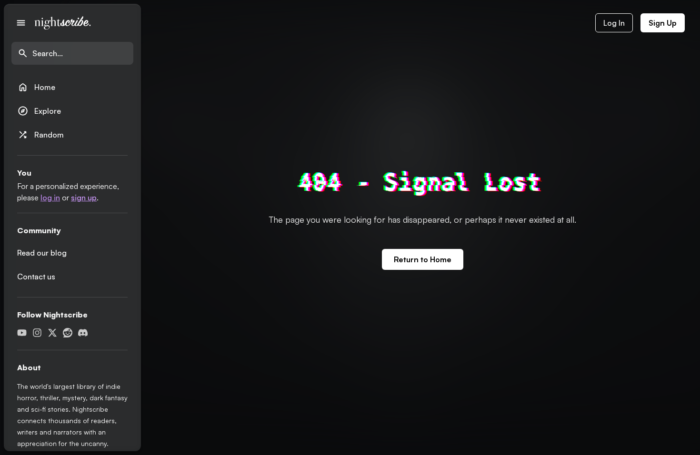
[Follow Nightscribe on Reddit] (67, 332)
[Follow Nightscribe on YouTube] (22, 332)
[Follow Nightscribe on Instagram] (37, 332)
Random (40, 134)
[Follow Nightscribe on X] (52, 332)
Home (36, 87)
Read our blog (42, 252)
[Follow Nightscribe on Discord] (83, 332)
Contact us (36, 276)
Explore (39, 111)
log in (50, 197)
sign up (84, 197)
